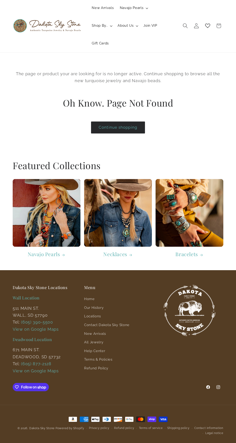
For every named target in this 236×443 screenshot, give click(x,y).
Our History (93, 308)
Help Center (94, 351)
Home (89, 299)
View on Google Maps (36, 329)
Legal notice (214, 433)
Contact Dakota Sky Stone (107, 325)
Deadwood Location (32, 339)
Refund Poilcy (96, 368)
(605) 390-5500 (37, 322)
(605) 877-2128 (36, 363)
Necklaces (115, 254)
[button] (133, 8)
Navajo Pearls (44, 254)
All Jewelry (93, 342)
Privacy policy (99, 428)
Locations (92, 316)
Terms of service (151, 428)
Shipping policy (178, 428)
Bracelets (186, 254)
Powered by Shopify (70, 428)
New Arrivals (95, 334)
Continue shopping (118, 127)
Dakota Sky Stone (42, 428)
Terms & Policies (98, 359)
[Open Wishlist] (207, 25)
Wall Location (26, 298)
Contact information (208, 428)
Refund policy (124, 428)
